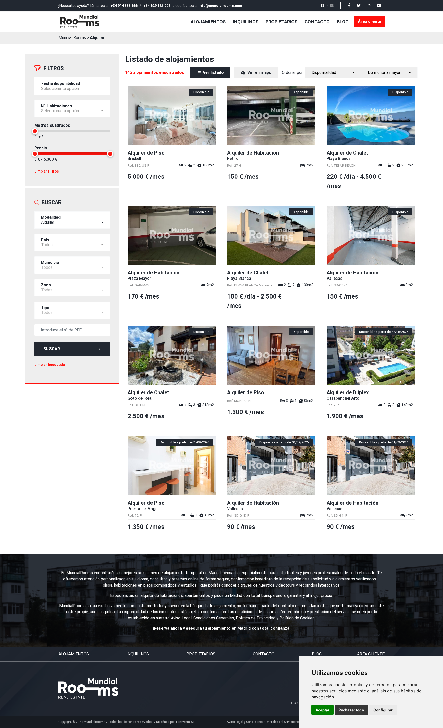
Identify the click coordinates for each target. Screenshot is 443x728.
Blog (343, 21)
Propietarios (281, 21)
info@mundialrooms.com (220, 6)
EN (332, 5)
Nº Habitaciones (56, 105)
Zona (46, 285)
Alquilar (97, 37)
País (45, 239)
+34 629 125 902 (156, 6)
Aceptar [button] (322, 710)
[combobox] (72, 108)
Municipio (50, 262)
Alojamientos (208, 21)
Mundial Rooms (72, 37)
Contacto (317, 21)
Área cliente (369, 21)
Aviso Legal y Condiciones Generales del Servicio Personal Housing (273, 722)
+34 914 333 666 (124, 6)
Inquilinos (245, 21)
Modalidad (51, 217)
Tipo (45, 307)
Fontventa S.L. (186, 722)
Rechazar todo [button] (351, 710)
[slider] (35, 131)
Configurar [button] (383, 710)
